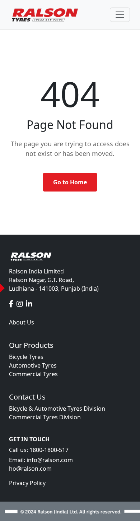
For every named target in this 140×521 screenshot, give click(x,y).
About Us (21, 322)
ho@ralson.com (30, 468)
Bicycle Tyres (26, 357)
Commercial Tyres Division (45, 417)
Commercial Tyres (33, 374)
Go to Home (70, 182)
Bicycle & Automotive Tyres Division (57, 408)
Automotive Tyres (33, 365)
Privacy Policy (27, 483)
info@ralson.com (50, 460)
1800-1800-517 (49, 450)
